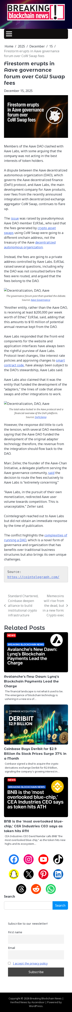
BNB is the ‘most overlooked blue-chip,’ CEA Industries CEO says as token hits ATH (33, 826)
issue (15, 218)
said (51, 473)
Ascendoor (38, 1002)
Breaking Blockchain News (46, 998)
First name (15, 932)
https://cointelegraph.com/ (33, 577)
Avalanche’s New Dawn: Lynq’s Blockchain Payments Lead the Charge (31, 681)
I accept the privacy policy (30, 963)
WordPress (36, 1006)
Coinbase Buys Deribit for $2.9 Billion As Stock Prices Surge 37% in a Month (35, 753)
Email (11, 948)
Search (9, 896)
